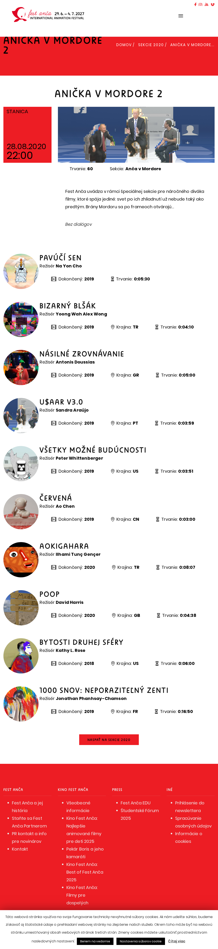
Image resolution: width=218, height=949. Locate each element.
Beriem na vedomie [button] (95, 941)
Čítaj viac (176, 941)
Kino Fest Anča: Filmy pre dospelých (82, 895)
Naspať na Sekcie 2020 (109, 739)
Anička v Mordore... (192, 44)
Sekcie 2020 (151, 44)
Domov (124, 44)
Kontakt (20, 849)
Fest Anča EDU (136, 803)
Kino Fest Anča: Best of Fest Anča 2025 (84, 872)
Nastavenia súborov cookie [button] (141, 941)
